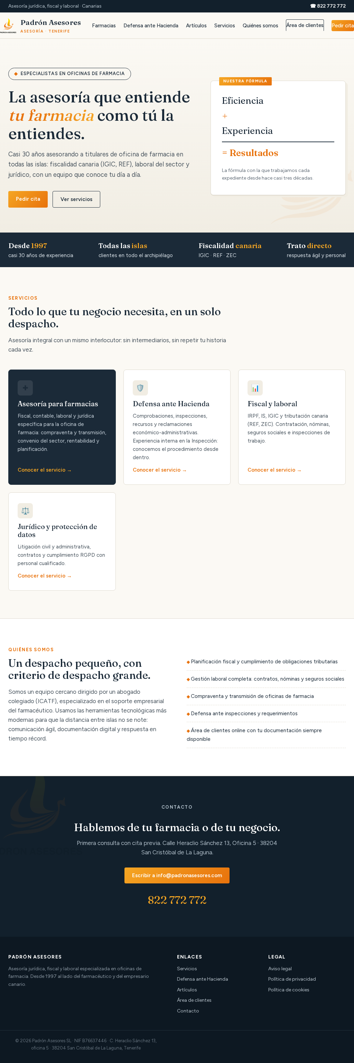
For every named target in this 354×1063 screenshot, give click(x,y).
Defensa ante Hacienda (150, 25)
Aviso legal (280, 969)
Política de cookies (288, 990)
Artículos (196, 25)
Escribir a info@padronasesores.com (177, 875)
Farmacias (104, 25)
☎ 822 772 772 (328, 6)
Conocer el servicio (41, 470)
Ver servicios (76, 199)
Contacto (188, 1011)
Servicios (224, 25)
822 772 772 (177, 900)
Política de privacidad (292, 979)
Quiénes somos (260, 25)
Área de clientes (305, 25)
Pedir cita (343, 25)
